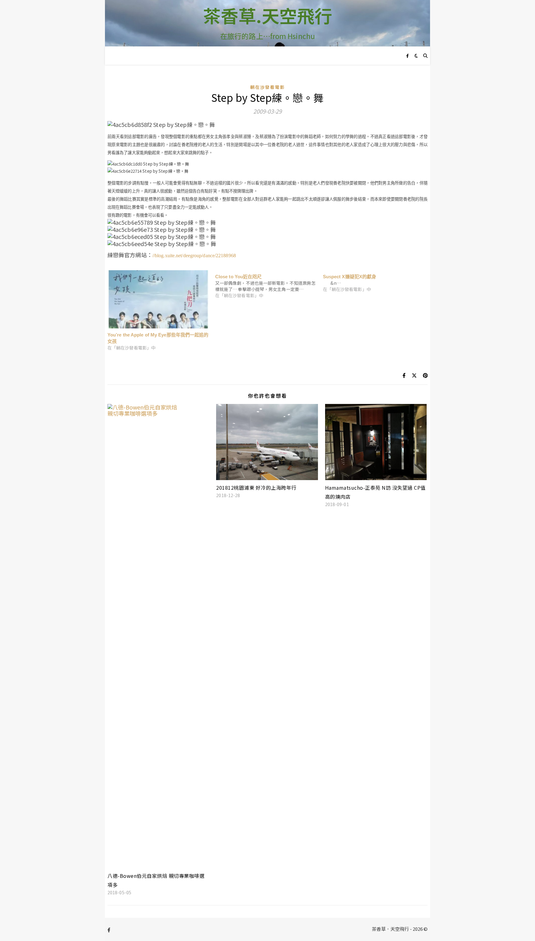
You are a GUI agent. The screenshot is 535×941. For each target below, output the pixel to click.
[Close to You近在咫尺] (269, 284)
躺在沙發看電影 (267, 87)
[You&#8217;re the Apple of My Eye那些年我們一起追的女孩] (158, 299)
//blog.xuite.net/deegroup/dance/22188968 (194, 255)
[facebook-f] (407, 56)
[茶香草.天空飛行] (267, 23)
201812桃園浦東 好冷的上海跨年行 (256, 487)
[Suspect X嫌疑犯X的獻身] (377, 281)
